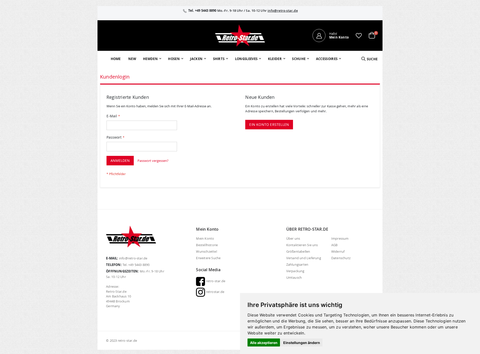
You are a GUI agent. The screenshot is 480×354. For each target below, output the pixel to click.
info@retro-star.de (283, 10)
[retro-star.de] (240, 36)
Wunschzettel (206, 251)
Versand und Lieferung (303, 258)
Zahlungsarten (297, 264)
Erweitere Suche (208, 258)
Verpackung (295, 271)
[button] (358, 35)
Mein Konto (205, 238)
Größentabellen (298, 251)
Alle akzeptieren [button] (264, 342)
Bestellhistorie (207, 245)
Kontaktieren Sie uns (302, 245)
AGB (334, 245)
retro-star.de (215, 281)
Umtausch (294, 277)
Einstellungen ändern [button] (301, 342)
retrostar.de (214, 291)
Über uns (293, 238)
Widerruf (338, 251)
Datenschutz (340, 258)
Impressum (340, 238)
